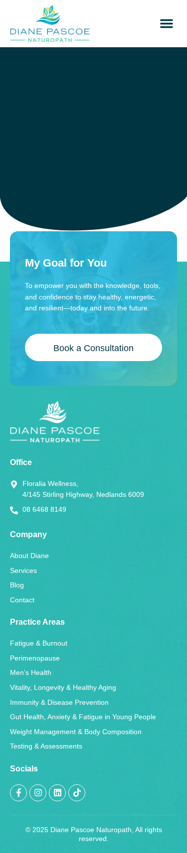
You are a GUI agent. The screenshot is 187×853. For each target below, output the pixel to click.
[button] (166, 23)
